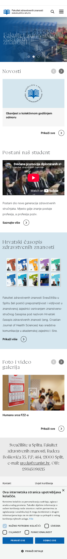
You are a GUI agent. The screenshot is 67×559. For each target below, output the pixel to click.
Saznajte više (11, 222)
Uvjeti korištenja (44, 483)
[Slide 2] (38, 57)
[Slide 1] (33, 57)
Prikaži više (10, 339)
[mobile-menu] (61, 11)
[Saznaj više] (33, 39)
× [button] (63, 490)
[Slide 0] (29, 57)
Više (31, 518)
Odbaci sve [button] (49, 540)
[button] (61, 71)
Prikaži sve (48, 133)
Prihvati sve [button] (18, 540)
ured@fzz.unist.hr (35, 463)
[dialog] (33, 523)
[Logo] (23, 11)
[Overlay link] (33, 102)
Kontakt (7, 483)
